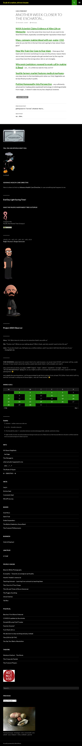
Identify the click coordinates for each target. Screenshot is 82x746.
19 (62, 399)
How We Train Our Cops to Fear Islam (33, 51)
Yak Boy (5, 600)
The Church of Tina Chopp (12, 585)
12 (62, 395)
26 (62, 402)
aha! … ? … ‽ (8, 466)
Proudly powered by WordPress (12, 743)
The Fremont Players (10, 663)
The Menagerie (8, 458)
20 (73, 399)
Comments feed (8, 495)
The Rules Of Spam (9, 469)
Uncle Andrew (8, 597)
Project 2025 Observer (13, 328)
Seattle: (5, 420)
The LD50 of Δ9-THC (10, 637)
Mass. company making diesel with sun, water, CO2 (40, 40)
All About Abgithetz (9, 450)
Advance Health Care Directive (30, 187)
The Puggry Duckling (10, 593)
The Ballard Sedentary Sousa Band (14, 524)
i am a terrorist (21, 11)
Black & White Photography (12, 570)
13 (73, 395)
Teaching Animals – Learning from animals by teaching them (23, 581)
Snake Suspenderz (9, 520)
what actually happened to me (13, 462)
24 (41, 402)
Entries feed (7, 491)
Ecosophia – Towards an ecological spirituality (18, 574)
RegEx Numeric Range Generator (14, 241)
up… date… (19, 115)
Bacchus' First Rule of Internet (13, 614)
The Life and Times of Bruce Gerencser (16, 589)
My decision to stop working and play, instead (18, 633)
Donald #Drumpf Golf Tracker (13, 622)
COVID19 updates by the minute (14, 618)
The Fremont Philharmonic (12, 528)
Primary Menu (79, 2)
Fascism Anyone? (9, 626)
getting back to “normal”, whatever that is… (30, 107)
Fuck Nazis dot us (9, 630)
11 (52, 395)
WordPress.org (8, 499)
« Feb (5, 408)
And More (6, 513)
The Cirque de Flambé (10, 659)
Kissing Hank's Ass (10, 350)
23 (30, 402)
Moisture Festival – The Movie (13, 655)
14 (9, 399)
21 (9, 402)
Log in (5, 487)
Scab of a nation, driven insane (16, 2)
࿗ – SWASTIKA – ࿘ (9, 473)
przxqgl (34, 22)
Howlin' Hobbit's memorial (12, 577)
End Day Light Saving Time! (14, 200)
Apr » (76, 408)
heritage (7, 454)
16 (30, 399)
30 (30, 405)
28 (9, 405)
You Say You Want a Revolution (13, 641)
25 (52, 402)
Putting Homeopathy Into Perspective (34, 84)
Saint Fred (6, 516)
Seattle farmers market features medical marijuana (40, 73)
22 (19, 402)
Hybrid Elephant (8, 542)
